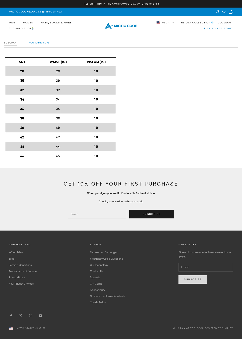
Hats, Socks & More (56, 22)
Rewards (95, 277)
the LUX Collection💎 (196, 22)
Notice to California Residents (107, 296)
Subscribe (152, 214)
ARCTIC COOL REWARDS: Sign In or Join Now (35, 11)
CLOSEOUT (225, 22)
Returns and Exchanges (104, 252)
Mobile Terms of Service (23, 271)
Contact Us (96, 271)
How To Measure (39, 42)
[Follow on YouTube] (40, 315)
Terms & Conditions (20, 264)
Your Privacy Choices (21, 283)
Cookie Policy (98, 302)
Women (28, 22)
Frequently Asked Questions (106, 258)
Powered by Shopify (219, 328)
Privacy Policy (17, 277)
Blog (11, 258)
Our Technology (99, 264)
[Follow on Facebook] (11, 315)
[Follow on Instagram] (31, 315)
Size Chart (10, 42)
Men (12, 22)
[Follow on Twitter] (21, 315)
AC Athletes (16, 252)
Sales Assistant (218, 28)
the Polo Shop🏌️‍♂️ (22, 28)
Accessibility (97, 289)
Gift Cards (96, 283)
